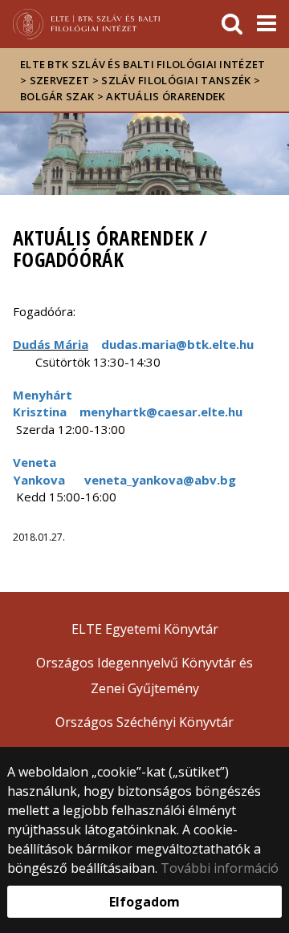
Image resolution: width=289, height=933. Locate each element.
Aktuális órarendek (165, 96)
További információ (220, 868)
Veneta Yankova (39, 470)
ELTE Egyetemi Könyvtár (144, 629)
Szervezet (60, 80)
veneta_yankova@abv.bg (160, 480)
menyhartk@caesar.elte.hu (160, 412)
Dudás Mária (50, 344)
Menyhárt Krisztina (42, 403)
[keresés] (232, 24)
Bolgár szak (57, 96)
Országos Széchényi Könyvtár (144, 722)
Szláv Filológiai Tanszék (175, 80)
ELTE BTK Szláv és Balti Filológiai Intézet (143, 64)
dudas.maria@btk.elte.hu (177, 344)
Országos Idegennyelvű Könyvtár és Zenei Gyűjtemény (144, 675)
